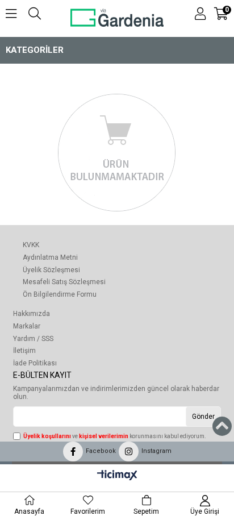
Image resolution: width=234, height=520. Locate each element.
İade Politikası (35, 363)
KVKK (31, 245)
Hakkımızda (31, 314)
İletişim (24, 351)
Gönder (203, 417)
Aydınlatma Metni (50, 257)
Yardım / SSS (33, 339)
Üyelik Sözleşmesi (51, 270)
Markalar (26, 326)
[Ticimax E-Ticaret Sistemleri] (117, 475)
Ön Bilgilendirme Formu (60, 294)
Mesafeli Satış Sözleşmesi (64, 282)
